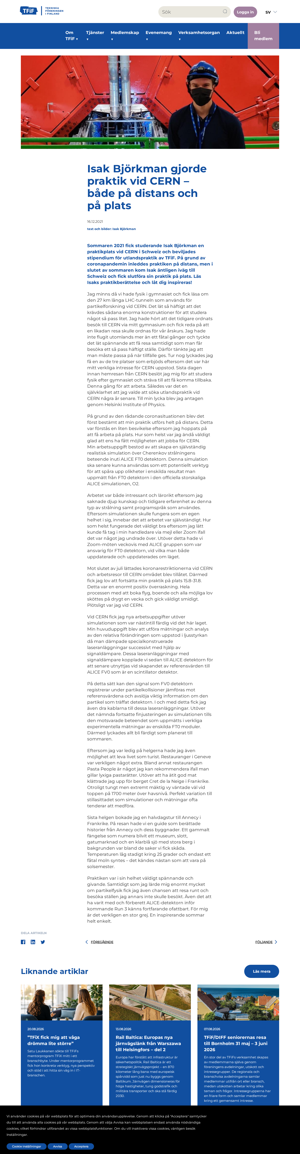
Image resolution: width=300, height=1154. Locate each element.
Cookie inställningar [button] (26, 1146)
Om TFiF (70, 35)
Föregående (102, 942)
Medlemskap (125, 32)
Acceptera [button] (81, 1146)
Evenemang (159, 32)
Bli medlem (263, 35)
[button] (225, 11)
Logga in (245, 12)
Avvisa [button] (57, 1146)
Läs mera (261, 971)
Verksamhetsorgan (199, 32)
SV (268, 12)
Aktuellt (235, 32)
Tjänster (95, 32)
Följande (264, 942)
